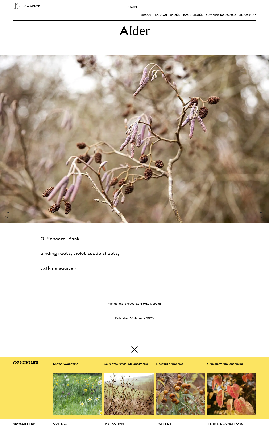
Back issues (193, 14)
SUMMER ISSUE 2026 (221, 14)
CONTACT (61, 423)
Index (175, 14)
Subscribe (247, 14)
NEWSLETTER (24, 423)
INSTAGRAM (114, 423)
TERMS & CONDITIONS (225, 423)
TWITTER (163, 423)
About (146, 14)
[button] (6, 214)
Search (161, 14)
